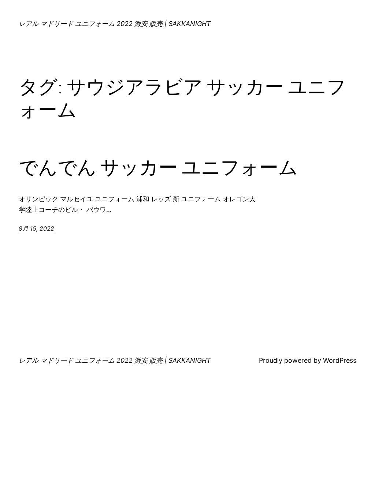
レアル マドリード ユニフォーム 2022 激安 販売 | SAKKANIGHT (115, 23)
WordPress (339, 360)
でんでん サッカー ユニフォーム (158, 167)
